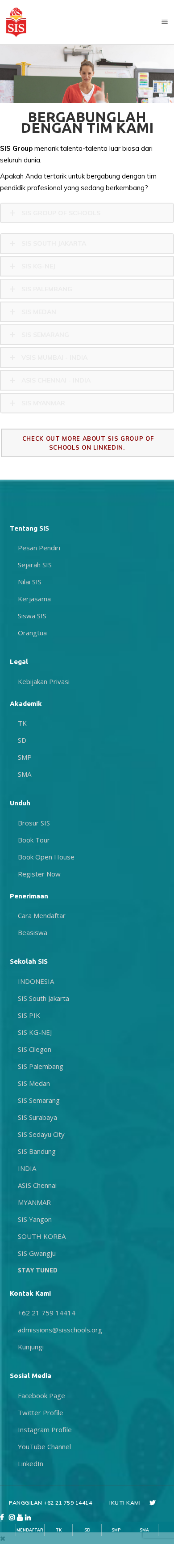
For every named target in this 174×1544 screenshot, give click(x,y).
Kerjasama (34, 598)
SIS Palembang (40, 1066)
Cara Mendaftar (42, 915)
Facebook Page (41, 1395)
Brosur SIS (34, 822)
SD (87, 1529)
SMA (144, 1529)
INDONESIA (36, 981)
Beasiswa (32, 932)
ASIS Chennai (37, 1185)
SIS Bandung (37, 1151)
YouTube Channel (44, 1446)
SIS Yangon (35, 1219)
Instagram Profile (45, 1429)
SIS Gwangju (37, 1253)
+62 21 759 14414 (46, 1312)
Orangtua (32, 632)
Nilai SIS (29, 581)
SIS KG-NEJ (35, 1032)
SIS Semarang (39, 1100)
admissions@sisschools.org (60, 1329)
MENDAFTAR (30, 1529)
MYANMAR (34, 1202)
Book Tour (34, 839)
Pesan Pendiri (39, 547)
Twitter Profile (40, 1412)
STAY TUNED (38, 1270)
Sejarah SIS (35, 564)
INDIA (27, 1168)
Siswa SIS (32, 615)
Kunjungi (31, 1346)
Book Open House (46, 856)
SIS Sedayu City (41, 1134)
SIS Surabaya (37, 1117)
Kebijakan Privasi (44, 681)
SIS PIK (29, 1015)
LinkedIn (30, 1463)
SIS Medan (34, 1083)
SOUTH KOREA (42, 1236)
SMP (116, 1529)
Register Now (39, 873)
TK (59, 1529)
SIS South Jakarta (43, 998)
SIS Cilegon (34, 1049)
